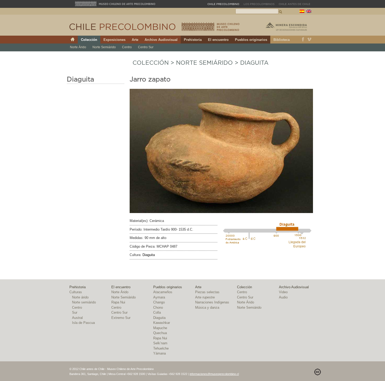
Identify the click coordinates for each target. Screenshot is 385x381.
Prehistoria (193, 40)
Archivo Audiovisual (161, 40)
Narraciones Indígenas (212, 302)
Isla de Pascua (83, 323)
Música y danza (207, 307)
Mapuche (160, 328)
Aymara (159, 297)
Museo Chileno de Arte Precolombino (115, 3)
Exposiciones (114, 40)
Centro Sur (145, 47)
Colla (157, 312)
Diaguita (254, 63)
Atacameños (162, 292)
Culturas (75, 292)
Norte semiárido (84, 302)
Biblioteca (281, 40)
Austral (77, 318)
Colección (89, 40)
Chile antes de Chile (294, 4)
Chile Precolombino (122, 26)
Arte (135, 40)
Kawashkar (161, 323)
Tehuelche (161, 348)
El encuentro (218, 40)
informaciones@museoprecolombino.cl (214, 373)
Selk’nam (160, 343)
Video (283, 292)
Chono (158, 307)
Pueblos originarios (251, 40)
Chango (159, 302)
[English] (308, 11)
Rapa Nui (118, 302)
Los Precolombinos (259, 4)
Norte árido (80, 297)
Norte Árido (78, 47)
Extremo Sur (120, 318)
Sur (74, 312)
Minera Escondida (286, 26)
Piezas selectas (207, 292)
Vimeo (309, 39)
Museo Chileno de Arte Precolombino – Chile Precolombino (210, 26)
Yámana (159, 353)
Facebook (303, 39)
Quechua (160, 333)
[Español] (302, 11)
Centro (127, 47)
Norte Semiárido (104, 47)
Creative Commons (317, 372)
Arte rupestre (205, 297)
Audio (283, 297)
